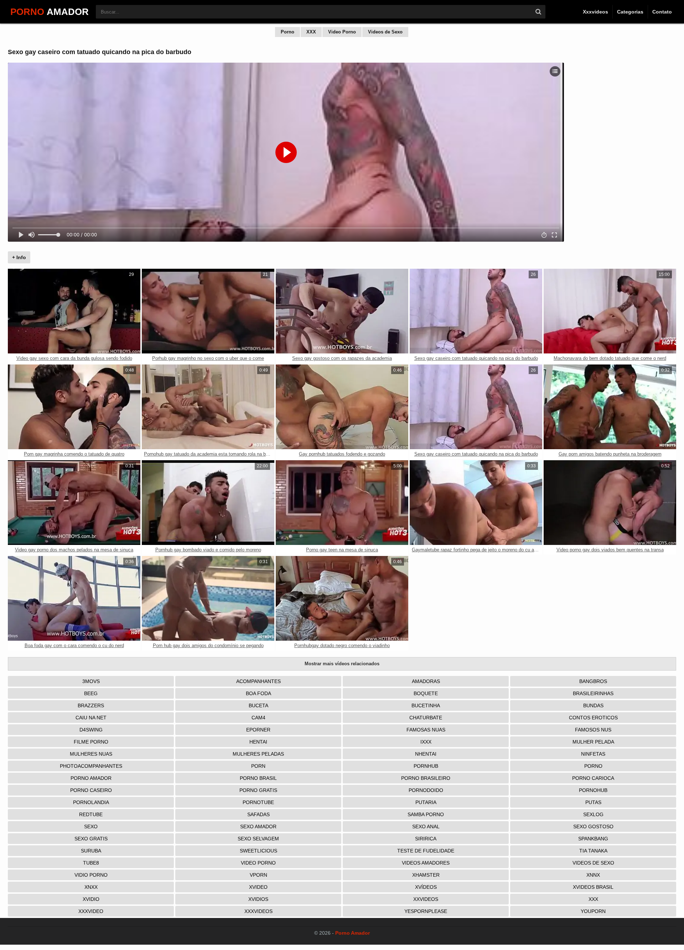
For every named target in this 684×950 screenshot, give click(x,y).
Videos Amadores (426, 863)
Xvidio (91, 899)
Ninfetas (593, 754)
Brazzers (91, 705)
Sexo (91, 826)
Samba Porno (426, 814)
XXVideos (425, 899)
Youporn (593, 911)
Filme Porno (91, 742)
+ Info (19, 257)
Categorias (630, 12)
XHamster (426, 875)
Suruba (91, 851)
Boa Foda (258, 693)
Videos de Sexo (385, 32)
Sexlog (593, 814)
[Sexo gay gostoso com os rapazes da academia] (342, 311)
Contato (662, 12)
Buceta (258, 705)
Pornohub (593, 790)
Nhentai (425, 754)
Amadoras (426, 681)
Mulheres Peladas (258, 754)
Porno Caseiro (91, 790)
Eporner (258, 730)
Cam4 (258, 717)
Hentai (258, 742)
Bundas (593, 705)
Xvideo (258, 887)
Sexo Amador (258, 826)
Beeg (91, 693)
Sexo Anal (426, 826)
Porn (258, 766)
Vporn (258, 875)
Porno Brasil (258, 778)
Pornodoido (426, 790)
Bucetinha (425, 705)
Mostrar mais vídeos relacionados (342, 663)
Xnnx (593, 875)
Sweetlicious (258, 851)
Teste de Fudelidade (425, 851)
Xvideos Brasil (593, 887)
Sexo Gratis (91, 838)
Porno (287, 32)
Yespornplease (425, 911)
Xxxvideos (595, 12)
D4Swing (91, 730)
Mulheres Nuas (91, 754)
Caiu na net (91, 717)
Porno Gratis (258, 790)
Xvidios (258, 899)
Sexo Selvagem (258, 838)
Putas (593, 802)
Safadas (258, 814)
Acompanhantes (258, 681)
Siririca (425, 838)
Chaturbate (425, 717)
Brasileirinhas (593, 693)
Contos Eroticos (593, 717)
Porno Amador (91, 778)
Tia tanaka (593, 851)
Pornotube (258, 802)
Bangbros (593, 681)
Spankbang (593, 838)
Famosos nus (593, 730)
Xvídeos (426, 887)
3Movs (91, 681)
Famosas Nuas (425, 730)
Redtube (91, 814)
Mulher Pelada (593, 742)
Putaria (425, 802)
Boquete (426, 693)
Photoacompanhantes (91, 766)
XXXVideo (90, 911)
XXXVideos (258, 911)
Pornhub (426, 766)
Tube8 (91, 863)
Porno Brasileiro (425, 778)
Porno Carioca (593, 778)
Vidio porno (91, 875)
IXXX (425, 742)
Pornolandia (91, 802)
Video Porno (342, 32)
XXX (311, 32)
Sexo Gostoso (593, 826)
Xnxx (91, 887)
